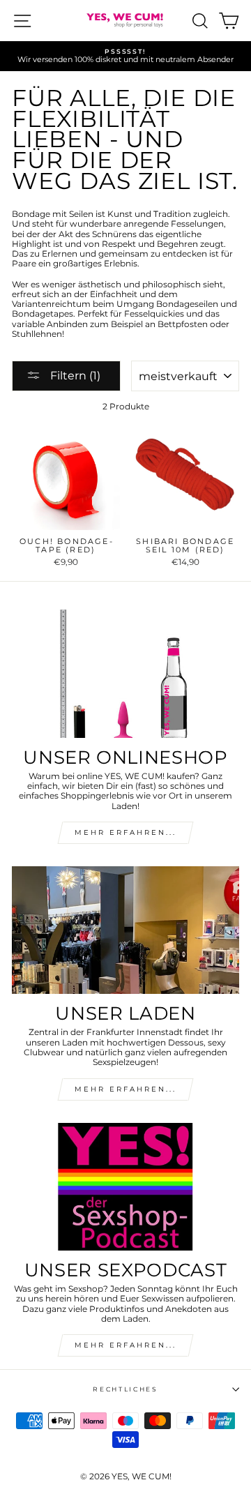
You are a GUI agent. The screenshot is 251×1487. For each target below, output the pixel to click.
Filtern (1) (73, 375)
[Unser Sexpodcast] (125, 1187)
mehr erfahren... (125, 832)
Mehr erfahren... (125, 1089)
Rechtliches (125, 1389)
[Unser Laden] (125, 930)
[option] (125, 56)
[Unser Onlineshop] (125, 673)
